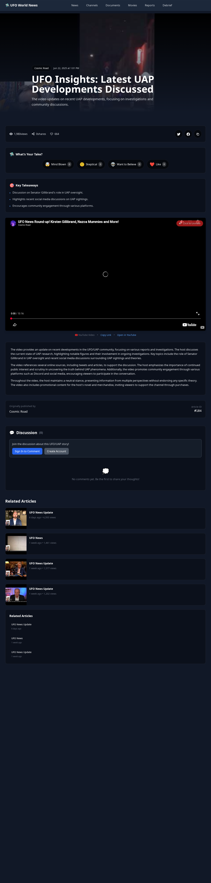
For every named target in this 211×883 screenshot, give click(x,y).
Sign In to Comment (27, 451)
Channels (92, 5)
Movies (132, 5)
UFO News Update (41, 512)
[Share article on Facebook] (188, 134)
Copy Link (106, 334)
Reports (150, 5)
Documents (113, 5)
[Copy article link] (198, 134)
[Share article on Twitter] (178, 134)
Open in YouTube (126, 334)
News (74, 5)
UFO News (36, 538)
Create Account (56, 451)
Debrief (167, 5)
